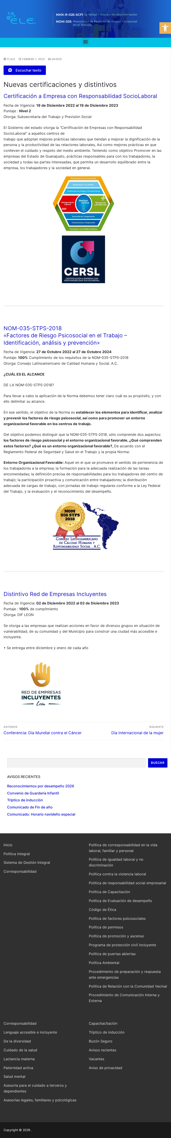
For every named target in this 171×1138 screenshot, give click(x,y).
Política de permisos (106, 927)
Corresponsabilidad (20, 871)
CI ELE (10, 59)
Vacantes (96, 1059)
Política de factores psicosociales (117, 918)
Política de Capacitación (109, 892)
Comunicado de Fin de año (30, 807)
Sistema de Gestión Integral (27, 862)
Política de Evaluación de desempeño (120, 900)
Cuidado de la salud (20, 1050)
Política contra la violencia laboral (117, 874)
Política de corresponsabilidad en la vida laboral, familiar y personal (123, 848)
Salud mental (14, 1076)
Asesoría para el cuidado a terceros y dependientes (35, 1088)
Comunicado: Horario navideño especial (41, 814)
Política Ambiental (104, 962)
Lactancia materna (19, 1059)
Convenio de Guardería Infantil (33, 793)
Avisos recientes (102, 1050)
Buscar (157, 762)
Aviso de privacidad (105, 1068)
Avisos (56, 59)
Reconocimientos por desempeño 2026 (40, 786)
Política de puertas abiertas (112, 954)
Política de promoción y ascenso (116, 936)
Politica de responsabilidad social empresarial (127, 883)
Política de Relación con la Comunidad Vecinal (128, 986)
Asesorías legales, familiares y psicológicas (40, 1100)
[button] (165, 28)
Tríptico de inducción (25, 800)
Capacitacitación (103, 1023)
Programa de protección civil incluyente (122, 945)
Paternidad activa (18, 1068)
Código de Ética (102, 909)
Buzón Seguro (100, 1041)
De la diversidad (17, 1041)
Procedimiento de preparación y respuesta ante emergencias (125, 974)
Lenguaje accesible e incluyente (30, 1032)
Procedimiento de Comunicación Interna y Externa (124, 998)
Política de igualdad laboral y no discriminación (116, 862)
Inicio (8, 845)
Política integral (17, 854)
